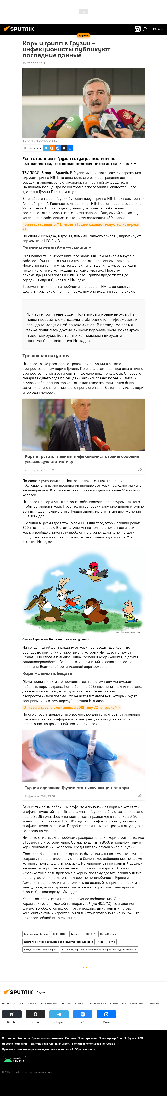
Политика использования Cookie (93, 1043)
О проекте (9, 1038)
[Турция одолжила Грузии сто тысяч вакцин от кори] (83, 756)
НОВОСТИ (89, 933)
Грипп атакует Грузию (36, 933)
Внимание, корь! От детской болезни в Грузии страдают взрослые (99, 949)
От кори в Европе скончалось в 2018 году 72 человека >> (71, 707)
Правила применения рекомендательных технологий (37, 1049)
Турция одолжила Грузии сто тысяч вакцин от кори (77, 787)
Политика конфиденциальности (49, 1043)
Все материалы (52, 1003)
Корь (100, 941)
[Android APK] (14, 1060)
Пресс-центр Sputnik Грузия (117, 1038)
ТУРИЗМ (153, 1003)
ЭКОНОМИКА (97, 1003)
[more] (140, 469)
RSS (140, 1038)
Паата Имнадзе (108, 933)
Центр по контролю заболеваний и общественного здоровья (58, 941)
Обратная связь (85, 1049)
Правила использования (47, 1038)
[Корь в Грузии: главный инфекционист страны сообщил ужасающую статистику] (83, 425)
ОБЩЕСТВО (59, 933)
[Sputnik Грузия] (20, 32)
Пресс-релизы (87, 1038)
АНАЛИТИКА (28, 1003)
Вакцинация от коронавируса (40, 949)
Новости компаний (14, 1043)
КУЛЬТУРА (137, 1003)
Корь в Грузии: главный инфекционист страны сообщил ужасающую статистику (82, 458)
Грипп (111, 941)
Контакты (23, 1038)
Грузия (75, 933)
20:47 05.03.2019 (33, 63)
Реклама (70, 1038)
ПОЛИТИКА (76, 1003)
